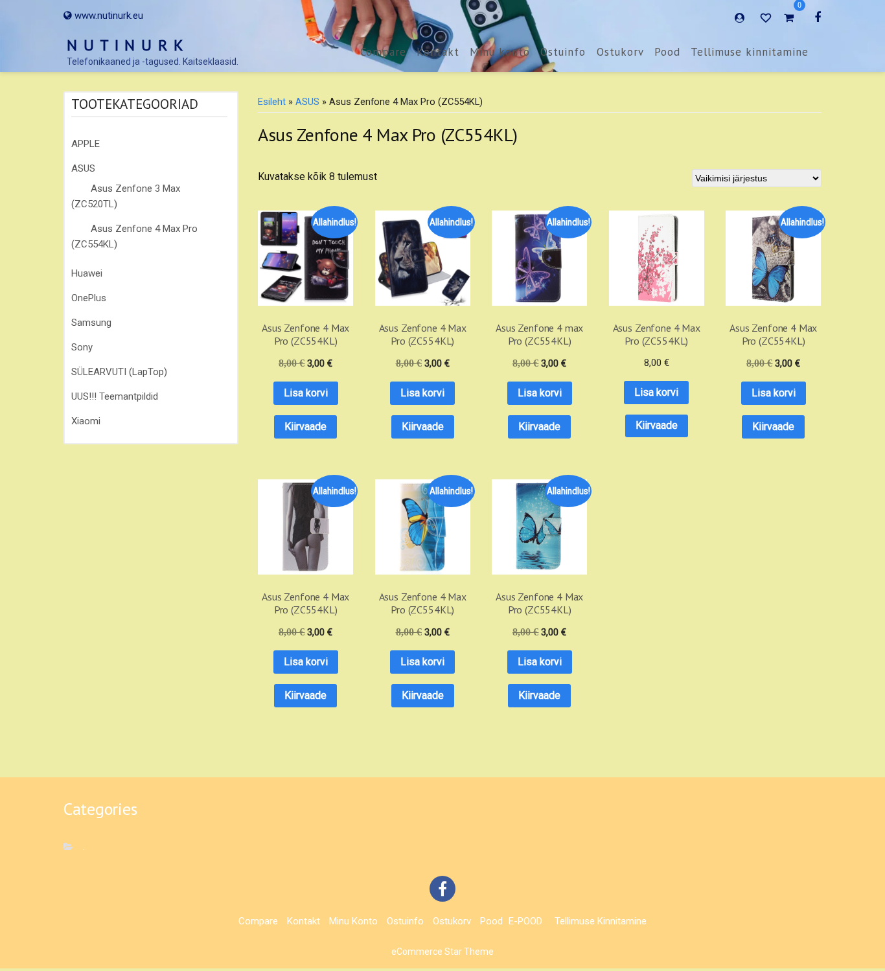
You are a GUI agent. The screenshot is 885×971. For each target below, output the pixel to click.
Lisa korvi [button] (306, 393)
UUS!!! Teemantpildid (114, 396)
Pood (667, 52)
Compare (383, 52)
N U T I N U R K (126, 45)
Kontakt (438, 52)
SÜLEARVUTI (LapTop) (119, 372)
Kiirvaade (305, 426)
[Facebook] (817, 17)
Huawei (86, 273)
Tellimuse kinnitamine (750, 52)
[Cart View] (789, 19)
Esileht (272, 102)
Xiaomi (85, 421)
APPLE (85, 144)
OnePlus (88, 298)
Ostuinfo (563, 52)
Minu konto (500, 52)
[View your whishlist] (767, 17)
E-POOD (525, 921)
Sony (82, 347)
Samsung (91, 322)
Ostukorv (620, 52)
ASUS (83, 168)
